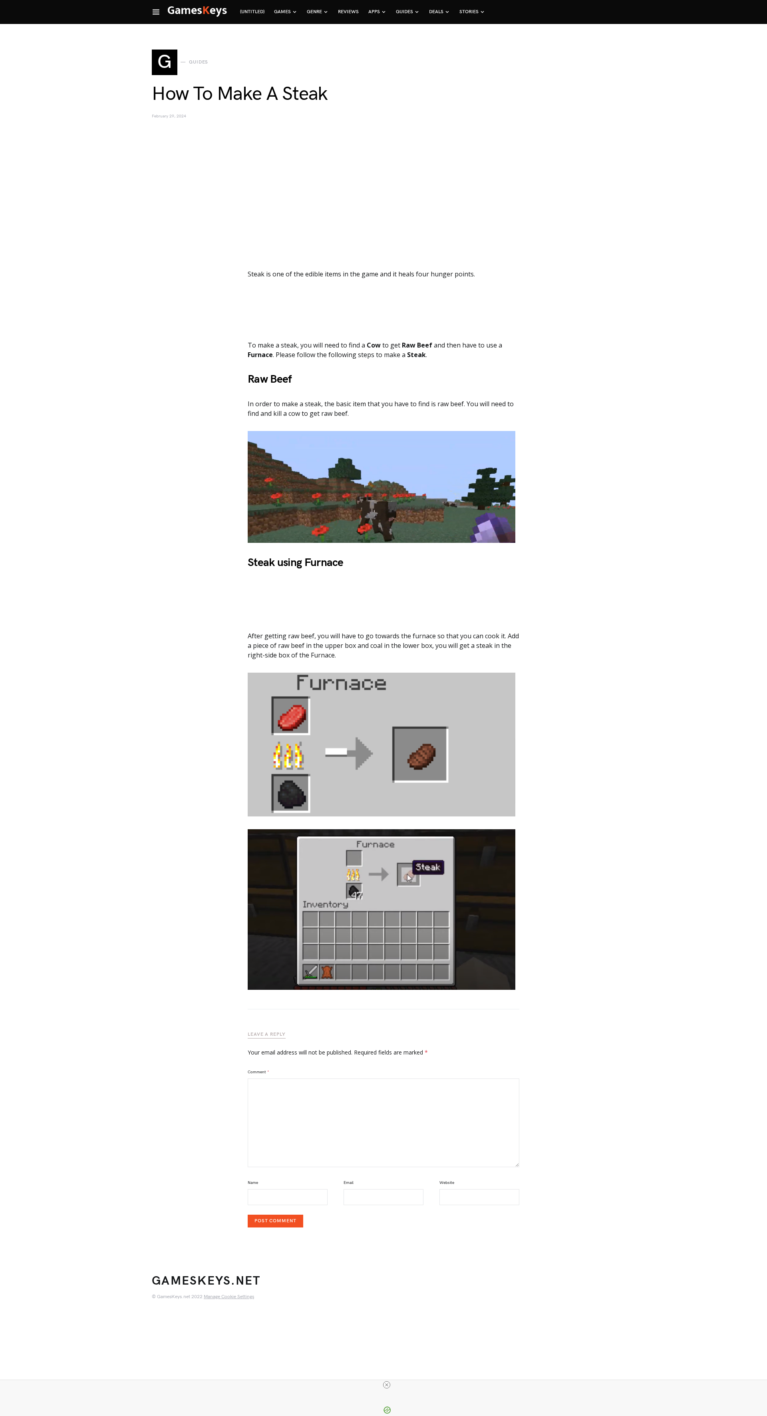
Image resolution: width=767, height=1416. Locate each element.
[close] (386, 1384)
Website (446, 1182)
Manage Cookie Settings (229, 1297)
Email (349, 1182)
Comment (258, 1072)
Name (253, 1182)
